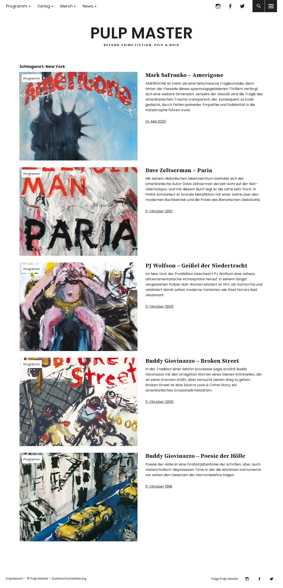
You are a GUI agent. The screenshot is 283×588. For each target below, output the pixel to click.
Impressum (14, 578)
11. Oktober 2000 (159, 401)
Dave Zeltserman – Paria (178, 170)
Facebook (230, 6)
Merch (66, 6)
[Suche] (258, 6)
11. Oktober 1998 (158, 486)
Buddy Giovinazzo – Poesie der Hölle (195, 456)
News (88, 6)
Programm (16, 6)
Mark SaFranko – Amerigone (184, 75)
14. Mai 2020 (155, 121)
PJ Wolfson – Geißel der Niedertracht (196, 265)
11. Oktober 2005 (159, 306)
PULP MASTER (141, 33)
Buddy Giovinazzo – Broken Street (192, 361)
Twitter (242, 6)
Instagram (218, 6)
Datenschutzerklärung (69, 578)
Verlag (43, 6)
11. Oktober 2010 (158, 211)
